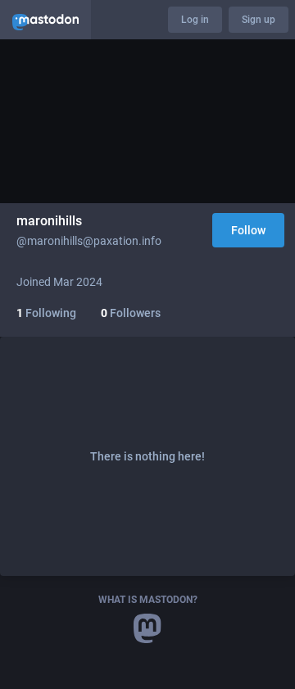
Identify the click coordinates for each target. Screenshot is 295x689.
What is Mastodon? (147, 599)
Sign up (258, 19)
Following (46, 313)
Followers (131, 313)
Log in (195, 19)
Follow (248, 230)
